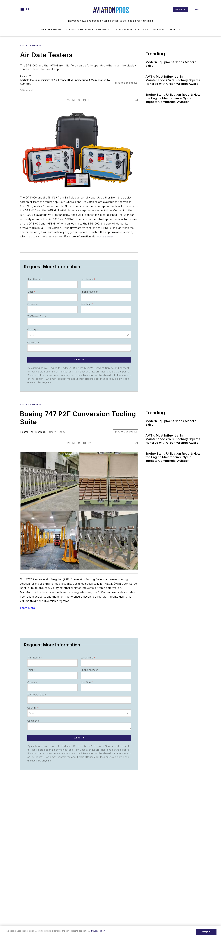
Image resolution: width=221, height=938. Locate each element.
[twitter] (79, 100)
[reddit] (84, 100)
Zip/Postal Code (36, 316)
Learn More (27, 607)
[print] (136, 100)
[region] (110, 932)
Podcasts (159, 29)
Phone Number (89, 291)
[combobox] (79, 334)
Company (32, 304)
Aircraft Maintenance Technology (87, 29)
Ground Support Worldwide (131, 29)
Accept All (206, 932)
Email (31, 291)
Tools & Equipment (30, 45)
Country (33, 329)
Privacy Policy (98, 931)
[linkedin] (73, 100)
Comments (33, 342)
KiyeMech (40, 431)
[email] (89, 100)
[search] (28, 9)
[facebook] (68, 100)
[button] (22, 9)
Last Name (88, 279)
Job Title (87, 304)
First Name (34, 279)
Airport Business (51, 29)
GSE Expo (174, 29)
